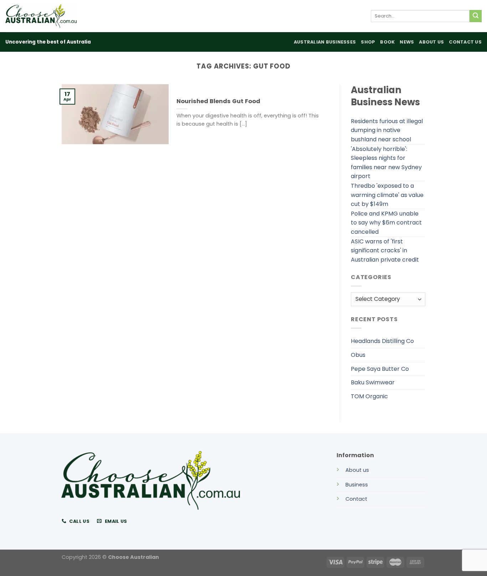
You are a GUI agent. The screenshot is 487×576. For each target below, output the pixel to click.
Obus (358, 355)
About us (357, 470)
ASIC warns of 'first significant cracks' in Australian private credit (385, 250)
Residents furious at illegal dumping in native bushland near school (387, 130)
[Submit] (476, 16)
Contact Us (465, 42)
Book (387, 42)
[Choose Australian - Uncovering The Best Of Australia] (41, 16)
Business (356, 484)
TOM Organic (369, 396)
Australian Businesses (325, 42)
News (407, 42)
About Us (431, 42)
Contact (356, 498)
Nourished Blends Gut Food (218, 101)
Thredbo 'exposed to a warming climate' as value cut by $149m (387, 195)
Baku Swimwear (373, 382)
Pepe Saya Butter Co (380, 369)
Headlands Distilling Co (382, 341)
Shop (368, 42)
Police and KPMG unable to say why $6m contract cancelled (386, 222)
